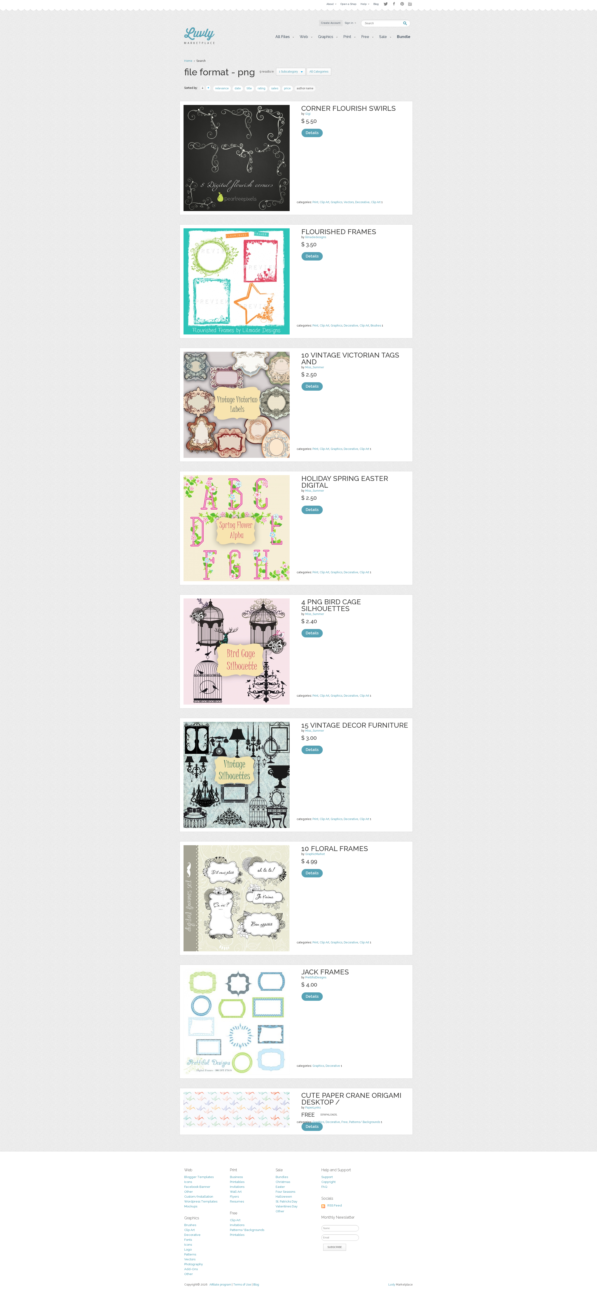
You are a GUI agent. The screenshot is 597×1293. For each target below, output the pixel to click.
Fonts (188, 1239)
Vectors (349, 202)
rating (261, 88)
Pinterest (402, 4)
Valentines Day (287, 1206)
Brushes (376, 325)
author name (305, 88)
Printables (237, 1182)
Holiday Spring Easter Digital (344, 481)
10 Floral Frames (334, 849)
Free (344, 1122)
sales (274, 88)
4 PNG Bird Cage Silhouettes (331, 605)
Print (315, 202)
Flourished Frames (338, 232)
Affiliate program (220, 1284)
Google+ (410, 4)
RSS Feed (334, 1205)
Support (327, 1177)
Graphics (336, 202)
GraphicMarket (315, 854)
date (238, 88)
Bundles (282, 1177)
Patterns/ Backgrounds (364, 1122)
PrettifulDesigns (315, 977)
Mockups (190, 1206)
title (249, 88)
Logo (188, 1249)
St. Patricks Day (286, 1201)
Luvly (391, 1284)
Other (188, 1191)
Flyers (234, 1196)
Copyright (328, 1182)
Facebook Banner (197, 1187)
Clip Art (324, 202)
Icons (188, 1182)
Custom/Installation (198, 1196)
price (287, 88)
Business (236, 1177)
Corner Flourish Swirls (348, 108)
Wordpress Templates (200, 1201)
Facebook (394, 4)
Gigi (308, 113)
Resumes (237, 1201)
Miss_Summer (314, 367)
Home (188, 61)
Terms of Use (242, 1284)
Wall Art (236, 1191)
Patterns (190, 1254)
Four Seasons (285, 1191)
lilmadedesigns (315, 237)
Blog (256, 1284)
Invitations (237, 1187)
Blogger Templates (199, 1177)
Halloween (284, 1196)
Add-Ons (191, 1269)
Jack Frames (325, 972)
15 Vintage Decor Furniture (354, 725)
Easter (280, 1187)
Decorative (362, 202)
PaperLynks (313, 1107)
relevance (222, 88)
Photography (193, 1264)
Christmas (283, 1182)
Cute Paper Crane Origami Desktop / (351, 1098)
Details (312, 133)
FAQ (324, 1187)
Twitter (385, 4)
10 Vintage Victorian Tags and (350, 358)
